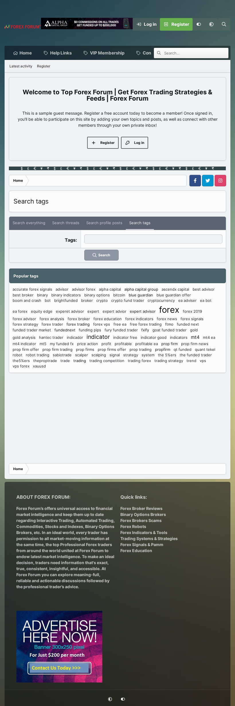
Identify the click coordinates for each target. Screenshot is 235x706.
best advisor (204, 289)
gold (194, 330)
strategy (130, 355)
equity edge (41, 311)
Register (43, 66)
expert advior (114, 311)
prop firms (85, 349)
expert (93, 311)
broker (87, 300)
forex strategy (25, 324)
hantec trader (51, 337)
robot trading (37, 355)
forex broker (79, 318)
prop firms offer (112, 349)
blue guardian (141, 295)
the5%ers (21, 360)
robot (17, 355)
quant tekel (205, 349)
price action (87, 343)
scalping (98, 355)
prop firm (169, 343)
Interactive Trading (55, 520)
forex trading (78, 324)
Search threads (65, 222)
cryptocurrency (161, 300)
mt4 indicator (24, 343)
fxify (145, 330)
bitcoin (119, 295)
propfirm (162, 349)
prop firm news (194, 343)
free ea (119, 324)
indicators (178, 337)
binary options (97, 295)
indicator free (125, 337)
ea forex (20, 311)
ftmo (169, 324)
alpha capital (110, 289)
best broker (23, 295)
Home (25, 53)
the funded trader (196, 355)
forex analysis (52, 318)
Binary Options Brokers (143, 514)
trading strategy (168, 360)
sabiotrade (62, 355)
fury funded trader (121, 330)
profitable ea (146, 343)
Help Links (61, 53)
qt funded (182, 349)
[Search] (224, 24)
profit (106, 343)
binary (42, 295)
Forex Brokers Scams (141, 520)
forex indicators (139, 318)
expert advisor (143, 311)
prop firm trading (57, 349)
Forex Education (136, 550)
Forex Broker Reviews (141, 508)
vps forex (21, 366)
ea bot (205, 300)
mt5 (43, 343)
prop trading (141, 349)
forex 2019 (192, 311)
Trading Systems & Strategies (149, 538)
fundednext (64, 330)
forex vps (101, 324)
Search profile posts (104, 222)
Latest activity (20, 66)
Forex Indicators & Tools (143, 532)
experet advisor (70, 311)
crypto (102, 300)
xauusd (39, 366)
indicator (98, 336)
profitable (123, 343)
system (148, 355)
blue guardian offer (173, 295)
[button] (211, 24)
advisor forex (83, 289)
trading (79, 360)
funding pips (90, 330)
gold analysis (24, 337)
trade (65, 360)
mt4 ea (209, 337)
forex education (107, 318)
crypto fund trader (127, 300)
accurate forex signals (32, 289)
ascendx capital (175, 289)
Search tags (139, 222)
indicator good (154, 337)
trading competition (106, 360)
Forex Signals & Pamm (141, 544)
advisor (62, 289)
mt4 (195, 337)
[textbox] (153, 239)
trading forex (139, 360)
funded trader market (32, 330)
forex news (167, 318)
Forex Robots (133, 526)
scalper (81, 355)
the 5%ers (167, 355)
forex (169, 310)
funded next (188, 324)
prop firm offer (26, 349)
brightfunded (66, 300)
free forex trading (146, 324)
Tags (70, 240)
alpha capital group (141, 289)
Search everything (29, 222)
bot (48, 300)
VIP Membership (107, 53)
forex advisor (24, 318)
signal (114, 355)
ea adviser (187, 300)
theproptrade (45, 360)
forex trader (52, 324)
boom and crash (27, 300)
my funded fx (62, 343)
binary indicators (66, 295)
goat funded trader (169, 330)
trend (191, 360)
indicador (75, 337)
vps (203, 360)
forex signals (192, 318)
